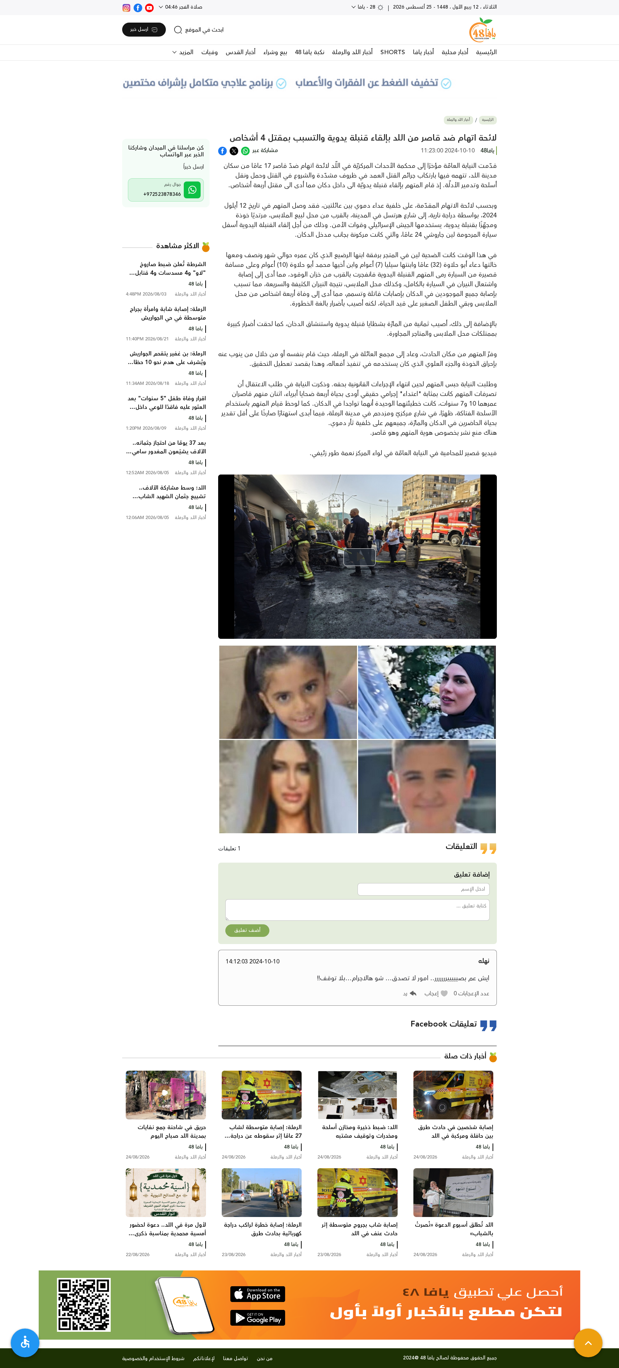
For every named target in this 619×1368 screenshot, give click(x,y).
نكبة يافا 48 (309, 52)
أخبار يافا (423, 52)
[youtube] (149, 7)
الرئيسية (486, 52)
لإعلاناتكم (204, 1359)
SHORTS (392, 52)
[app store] (257, 1294)
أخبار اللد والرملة (352, 52)
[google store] (257, 1318)
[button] (436, 993)
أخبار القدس (240, 52)
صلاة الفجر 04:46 (183, 7)
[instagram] (126, 7)
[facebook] (138, 7)
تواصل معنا (235, 1359)
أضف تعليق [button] (247, 930)
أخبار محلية (455, 52)
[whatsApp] (245, 150)
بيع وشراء (275, 52)
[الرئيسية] (482, 29)
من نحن (265, 1359)
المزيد (185, 52)
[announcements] (309, 82)
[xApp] (234, 150)
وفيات (209, 52)
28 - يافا (366, 7)
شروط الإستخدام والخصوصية (153, 1359)
